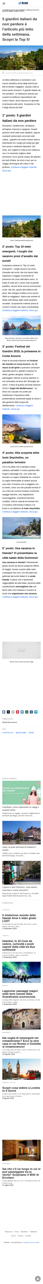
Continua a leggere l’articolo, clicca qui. (20, 310)
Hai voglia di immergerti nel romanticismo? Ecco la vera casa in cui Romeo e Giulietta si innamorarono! (21, 1042)
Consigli (5, 935)
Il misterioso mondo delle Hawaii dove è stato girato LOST (19, 918)
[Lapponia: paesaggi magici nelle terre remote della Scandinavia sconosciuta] (21, 972)
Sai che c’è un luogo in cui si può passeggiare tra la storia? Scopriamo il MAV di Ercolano (21, 1173)
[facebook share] (3, 711)
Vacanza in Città (8, 1082)
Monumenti (6, 1032)
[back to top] (38, 1279)
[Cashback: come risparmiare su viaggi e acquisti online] (21, 792)
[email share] (12, 711)
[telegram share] (35, 711)
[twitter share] (8, 711)
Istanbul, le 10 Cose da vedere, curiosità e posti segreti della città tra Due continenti (18, 945)
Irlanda (31, 732)
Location (6, 909)
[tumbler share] (31, 711)
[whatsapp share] (26, 711)
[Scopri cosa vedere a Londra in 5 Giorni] (21, 1069)
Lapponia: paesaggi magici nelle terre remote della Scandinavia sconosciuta (20, 993)
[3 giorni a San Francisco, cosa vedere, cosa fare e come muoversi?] (21, 873)
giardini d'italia (21, 732)
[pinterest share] (17, 711)
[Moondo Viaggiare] (23, 3)
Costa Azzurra (7, 732)
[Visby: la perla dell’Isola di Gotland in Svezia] (21, 833)
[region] (21, 193)
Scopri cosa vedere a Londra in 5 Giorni (21, 1089)
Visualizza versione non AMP (31, 1242)
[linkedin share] (22, 711)
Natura (5, 985)
